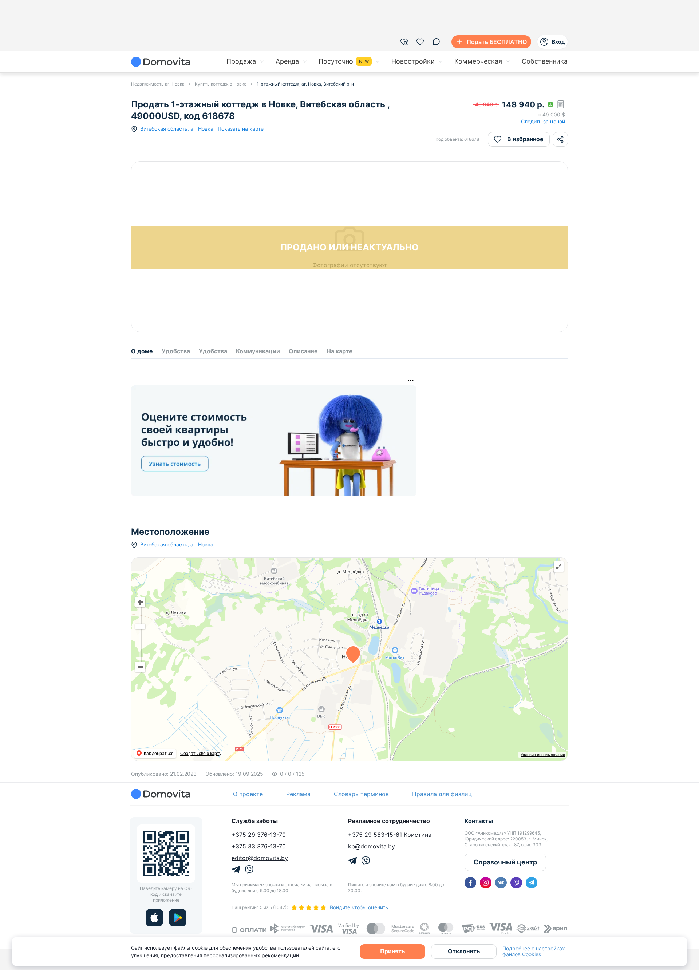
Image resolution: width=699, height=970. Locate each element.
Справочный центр (505, 862)
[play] (177, 917)
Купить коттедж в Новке (220, 84)
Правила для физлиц (442, 794)
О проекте (248, 794)
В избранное (525, 139)
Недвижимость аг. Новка (158, 84)
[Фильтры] (404, 41)
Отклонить (464, 951)
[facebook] (470, 882)
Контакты (479, 820)
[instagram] (485, 882)
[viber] (516, 882)
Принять (392, 951)
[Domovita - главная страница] (160, 61)
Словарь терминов (361, 794)
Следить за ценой (543, 121)
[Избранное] (420, 41)
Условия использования (543, 754)
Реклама (298, 794)
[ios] (154, 917)
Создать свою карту (200, 753)
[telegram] (531, 882)
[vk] (501, 882)
